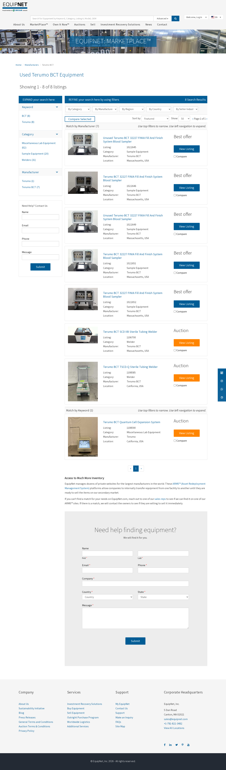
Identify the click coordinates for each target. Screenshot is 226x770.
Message (27, 252)
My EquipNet (122, 704)
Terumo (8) (28, 122)
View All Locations (174, 728)
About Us (24, 704)
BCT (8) (26, 116)
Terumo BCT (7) (31, 187)
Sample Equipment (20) (35, 153)
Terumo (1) (28, 181)
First (84, 558)
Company (87, 578)
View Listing (186, 149)
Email (25, 225)
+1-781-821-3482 (173, 723)
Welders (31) (29, 160)
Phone (25, 239)
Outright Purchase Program (83, 717)
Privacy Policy (26, 731)
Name (25, 212)
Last (139, 558)
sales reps (160, 499)
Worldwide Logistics (78, 722)
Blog (21, 713)
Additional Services (78, 726)
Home (18, 64)
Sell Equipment (76, 713)
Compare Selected (79, 119)
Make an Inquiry (124, 717)
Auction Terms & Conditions (34, 726)
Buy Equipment (75, 708)
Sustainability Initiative (32, 708)
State (141, 592)
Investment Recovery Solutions (84, 704)
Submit (40, 267)
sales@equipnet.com (176, 719)
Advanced (162, 18)
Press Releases (27, 717)
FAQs (118, 722)
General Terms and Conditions (36, 722)
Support (120, 713)
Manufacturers (32, 64)
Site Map (120, 726)
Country (86, 592)
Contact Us (121, 708)
